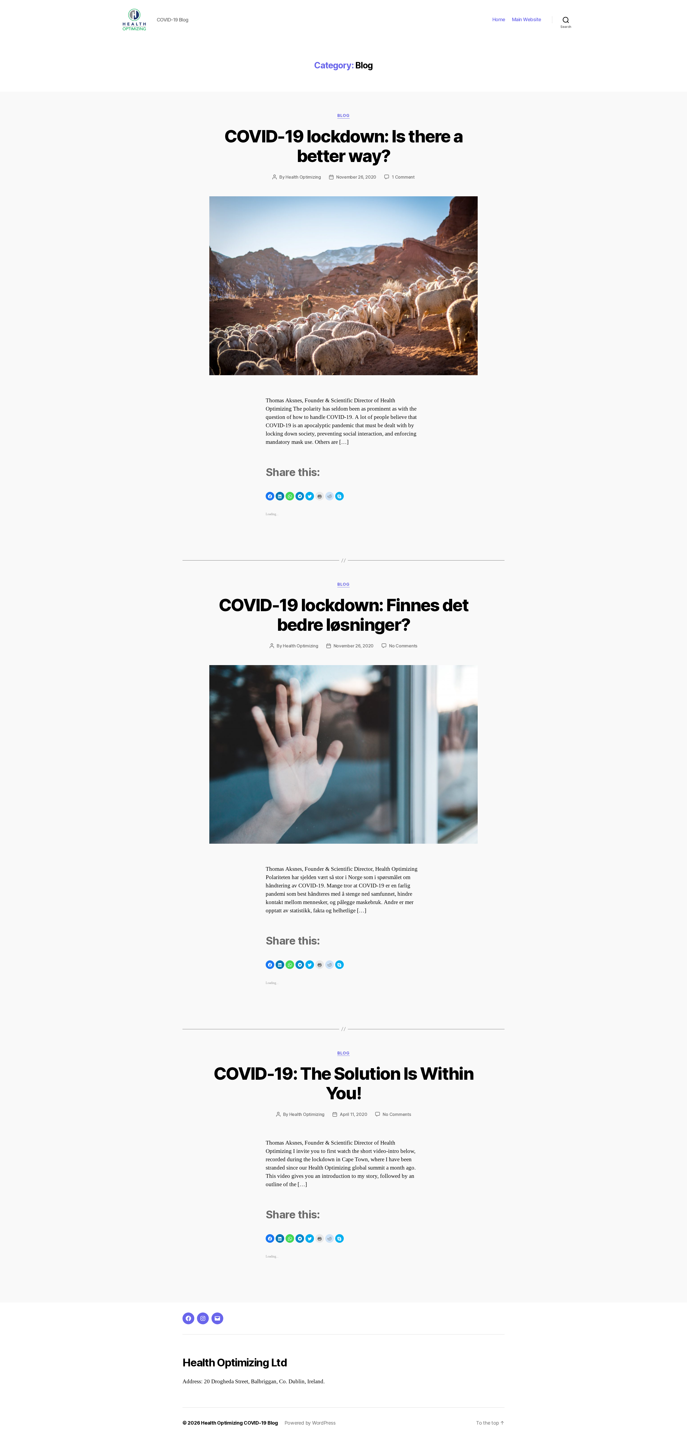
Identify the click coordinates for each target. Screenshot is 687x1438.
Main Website (526, 19)
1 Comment (403, 177)
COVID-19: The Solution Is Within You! (343, 1083)
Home (498, 19)
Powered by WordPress (310, 1423)
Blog (343, 115)
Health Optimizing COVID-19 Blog (239, 1423)
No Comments (403, 645)
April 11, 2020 (353, 1114)
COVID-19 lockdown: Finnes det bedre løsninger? (343, 615)
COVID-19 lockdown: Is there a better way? (343, 146)
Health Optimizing (303, 177)
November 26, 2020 (356, 177)
